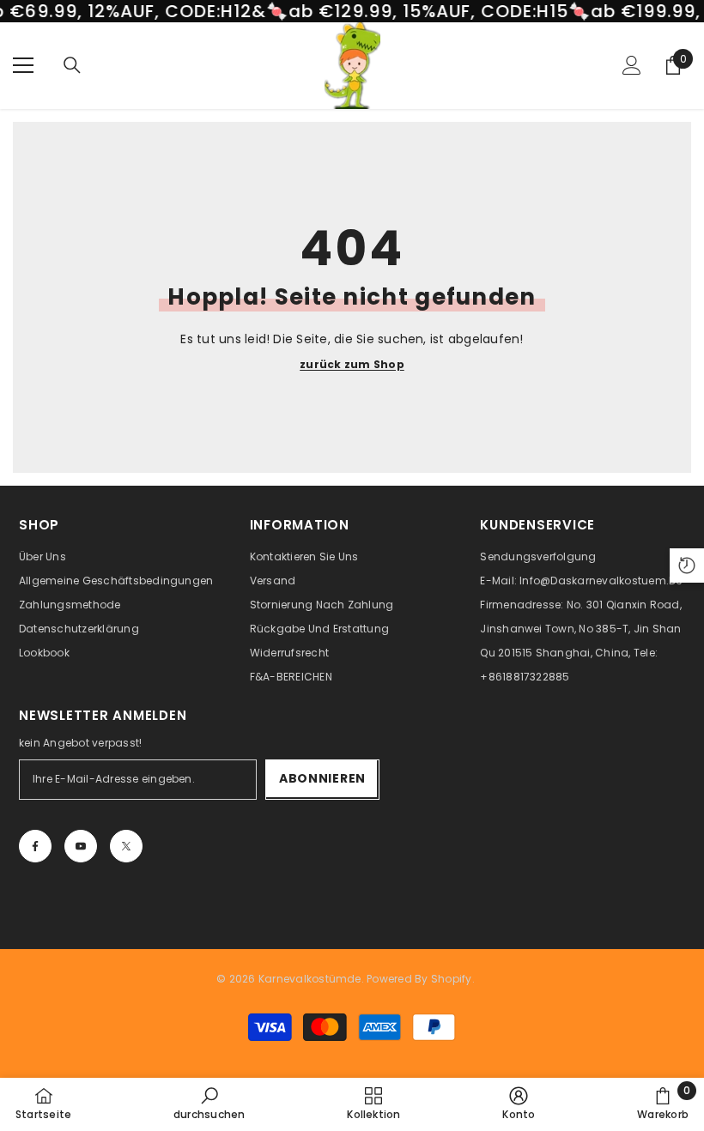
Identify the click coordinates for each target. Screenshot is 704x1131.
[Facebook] (35, 846)
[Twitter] (126, 846)
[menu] (23, 65)
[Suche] (72, 65)
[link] (209, 1103)
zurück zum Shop (352, 365)
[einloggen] (631, 65)
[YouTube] (80, 846)
